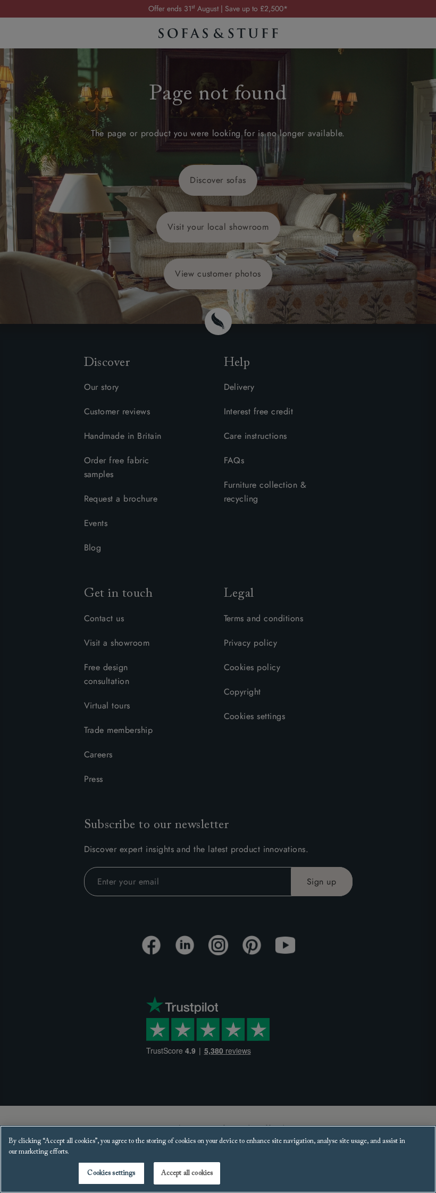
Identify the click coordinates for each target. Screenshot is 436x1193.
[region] (218, 1159)
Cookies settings (111, 1173)
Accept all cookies (187, 1173)
